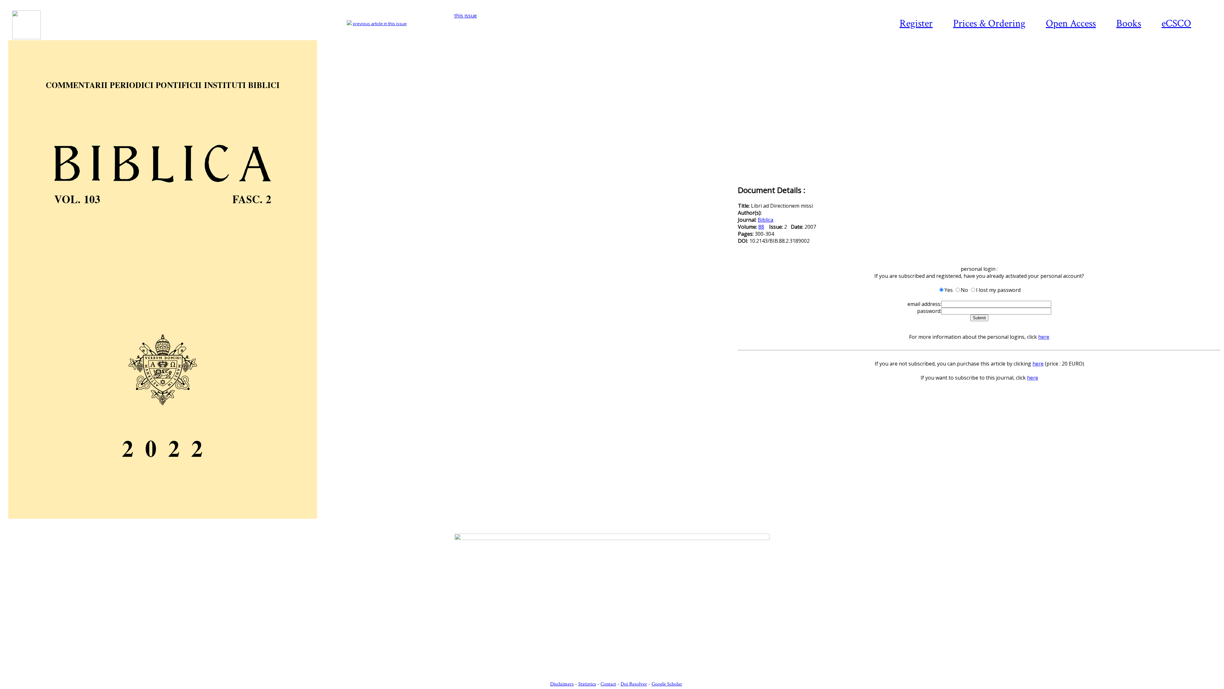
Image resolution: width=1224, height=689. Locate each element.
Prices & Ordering (989, 23)
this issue (465, 15)
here (1043, 336)
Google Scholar (667, 684)
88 (761, 226)
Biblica (765, 219)
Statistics (587, 684)
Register (916, 23)
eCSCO (1176, 23)
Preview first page (372, 522)
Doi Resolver (634, 684)
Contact (608, 684)
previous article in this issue (380, 23)
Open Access (1071, 23)
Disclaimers (562, 684)
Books (1128, 23)
